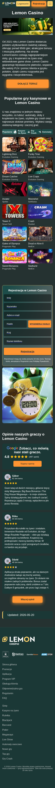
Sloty (4, 706)
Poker (5, 730)
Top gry (6, 754)
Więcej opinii (27, 599)
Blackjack (7, 720)
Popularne (7, 132)
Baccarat (6, 725)
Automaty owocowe (12, 744)
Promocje (7, 669)
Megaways (7, 734)
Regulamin (7, 693)
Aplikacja (7, 674)
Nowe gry (7, 749)
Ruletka (6, 715)
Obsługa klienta (10, 683)
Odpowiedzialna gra (12, 688)
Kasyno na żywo (10, 710)
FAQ (4, 698)
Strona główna (9, 664)
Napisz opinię (27, 464)
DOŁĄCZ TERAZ (27, 83)
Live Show (7, 739)
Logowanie (23, 4)
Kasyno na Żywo (22, 132)
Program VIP (8, 679)
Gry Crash (34, 132)
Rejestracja (39, 4)
